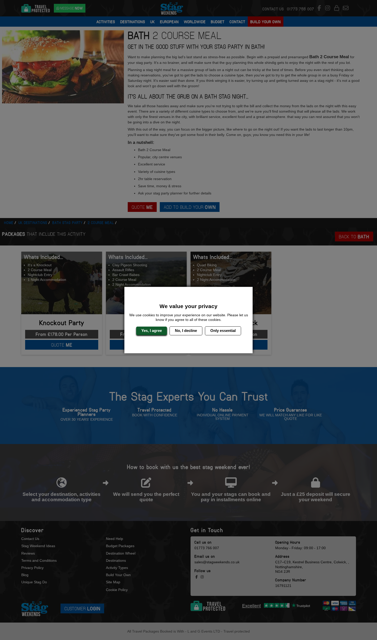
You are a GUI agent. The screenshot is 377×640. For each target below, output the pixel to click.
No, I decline (186, 331)
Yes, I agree (151, 331)
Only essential (223, 331)
